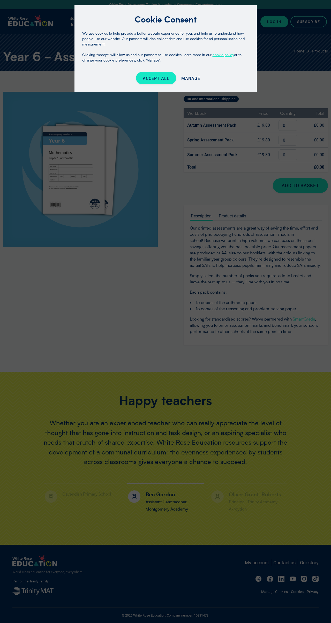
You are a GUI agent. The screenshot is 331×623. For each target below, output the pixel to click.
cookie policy (223, 54)
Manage (190, 78)
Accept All (156, 78)
